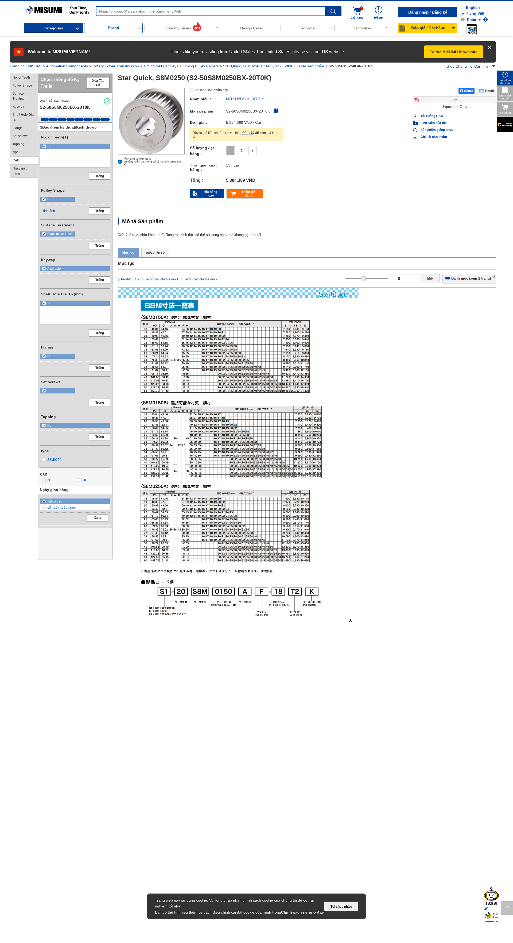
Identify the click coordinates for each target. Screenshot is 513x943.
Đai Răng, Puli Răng (146, 66)
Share (468, 91)
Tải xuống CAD (432, 116)
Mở (430, 279)
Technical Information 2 (200, 279)
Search (333, 11)
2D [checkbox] (49, 480)
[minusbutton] (230, 150)
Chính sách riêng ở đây (302, 912)
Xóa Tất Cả (98, 83)
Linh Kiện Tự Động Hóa (66, 66)
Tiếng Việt (475, 13)
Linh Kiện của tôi (433, 123)
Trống (99, 176)
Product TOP (130, 279)
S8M (312, 655)
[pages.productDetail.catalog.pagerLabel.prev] (123, 604)
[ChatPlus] (492, 916)
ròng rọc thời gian (196, 655)
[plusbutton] (252, 150)
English (473, 7)
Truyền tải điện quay (107, 66)
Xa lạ (97, 518)
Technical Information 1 (161, 279)
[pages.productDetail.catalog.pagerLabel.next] (490, 604)
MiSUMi (31, 8)
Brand (113, 28)
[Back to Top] (507, 908)
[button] (471, 29)
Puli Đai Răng (179, 66)
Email (489, 91)
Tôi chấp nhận (341, 907)
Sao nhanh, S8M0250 (214, 66)
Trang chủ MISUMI (25, 66)
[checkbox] (75, 146)
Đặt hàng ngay (210, 194)
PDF (454, 99)
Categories (53, 28)
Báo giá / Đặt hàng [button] (428, 28)
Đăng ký (248, 133)
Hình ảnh (48, 211)
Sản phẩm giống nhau (435, 130)
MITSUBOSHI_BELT (243, 99)
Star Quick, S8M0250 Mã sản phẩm (267, 66)
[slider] (363, 278)
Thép (187, 670)
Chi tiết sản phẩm (434, 137)
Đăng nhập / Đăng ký (427, 12)
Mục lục (128, 252)
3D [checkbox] (85, 480)
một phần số (155, 252)
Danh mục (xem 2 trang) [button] (471, 278)
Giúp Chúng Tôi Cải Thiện (468, 66)
